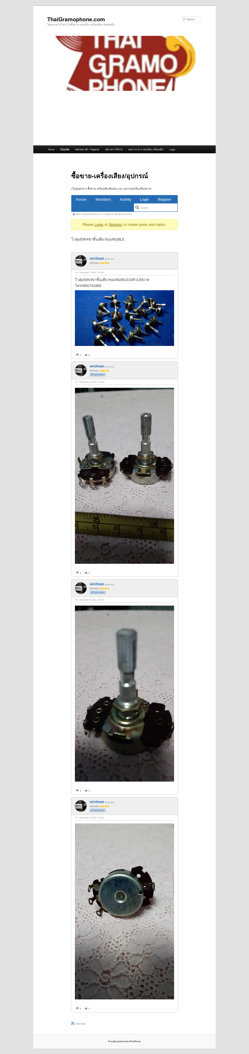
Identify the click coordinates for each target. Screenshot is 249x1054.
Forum (81, 199)
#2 (76, 382)
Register (164, 199)
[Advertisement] (124, 118)
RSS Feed (80, 1024)
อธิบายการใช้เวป (113, 149)
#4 (76, 818)
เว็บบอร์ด (64, 149)
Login (172, 149)
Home (51, 149)
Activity (125, 199)
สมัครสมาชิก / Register (87, 149)
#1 (76, 272)
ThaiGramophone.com (76, 19)
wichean (97, 258)
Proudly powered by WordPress (124, 1041)
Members (103, 199)
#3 (76, 600)
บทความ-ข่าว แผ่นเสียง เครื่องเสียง (146, 149)
